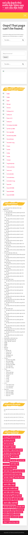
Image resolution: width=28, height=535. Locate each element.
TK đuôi (8, 160)
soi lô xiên (11, 514)
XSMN (8, 97)
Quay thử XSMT (10, 191)
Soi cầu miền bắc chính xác (10, 253)
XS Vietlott (8, 356)
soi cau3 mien (21, 460)
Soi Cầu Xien (8, 499)
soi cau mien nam (10, 467)
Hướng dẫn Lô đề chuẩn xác (11, 338)
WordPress (21, 532)
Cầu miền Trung (10, 142)
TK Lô (5, 369)
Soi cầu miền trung (8, 279)
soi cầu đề (20, 507)
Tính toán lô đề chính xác (10, 339)
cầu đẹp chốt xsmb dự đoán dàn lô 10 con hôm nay (14, 410)
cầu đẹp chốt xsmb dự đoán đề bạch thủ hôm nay (14, 423)
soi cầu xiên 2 (18, 499)
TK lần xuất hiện (11, 167)
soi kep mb (14, 509)
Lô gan (8, 146)
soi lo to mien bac (19, 512)
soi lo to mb (11, 512)
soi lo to (5, 512)
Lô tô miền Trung (11, 181)
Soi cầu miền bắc (8, 211)
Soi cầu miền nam (8, 308)
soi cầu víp (17, 495)
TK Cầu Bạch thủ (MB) (12, 125)
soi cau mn (8, 471)
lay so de (6, 456)
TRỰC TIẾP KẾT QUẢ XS (10, 341)
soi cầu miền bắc (10, 488)
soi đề (21, 516)
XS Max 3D (9, 121)
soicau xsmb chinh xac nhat (12, 474)
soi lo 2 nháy (20, 509)
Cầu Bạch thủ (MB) (10, 364)
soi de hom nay (6, 509)
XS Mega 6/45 (10, 111)
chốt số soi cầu (15, 437)
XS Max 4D (9, 114)
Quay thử (9, 184)
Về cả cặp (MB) (10, 132)
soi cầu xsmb (10, 502)
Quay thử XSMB (10, 188)
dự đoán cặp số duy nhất (11, 453)
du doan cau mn (9, 440)
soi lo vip (5, 514)
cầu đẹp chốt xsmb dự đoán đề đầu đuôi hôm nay (14, 414)
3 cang (6, 437)
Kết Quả (6, 347)
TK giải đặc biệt (10, 163)
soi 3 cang (14, 456)
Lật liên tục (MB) (11, 128)
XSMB (8, 93)
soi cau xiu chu (19, 471)
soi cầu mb (9, 484)
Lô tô (5, 383)
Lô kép (8, 153)
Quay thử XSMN (10, 195)
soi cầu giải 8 (8, 480)
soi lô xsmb (17, 514)
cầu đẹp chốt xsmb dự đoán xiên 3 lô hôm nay (13, 417)
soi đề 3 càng (6, 519)
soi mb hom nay (7, 516)
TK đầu (8, 156)
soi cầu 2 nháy (8, 477)
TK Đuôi (8, 375)
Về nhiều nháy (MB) (11, 135)
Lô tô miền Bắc (10, 174)
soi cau (6, 460)
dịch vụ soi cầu (8, 443)
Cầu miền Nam (10, 139)
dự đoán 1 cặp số (9, 447)
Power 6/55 (9, 118)
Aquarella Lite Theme (8, 532)
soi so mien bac (15, 516)
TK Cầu (6, 358)
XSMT (8, 100)
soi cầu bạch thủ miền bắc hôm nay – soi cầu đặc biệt (13, 5)
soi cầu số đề (8, 495)
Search (5, 57)
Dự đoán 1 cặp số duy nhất (13, 450)
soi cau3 (14, 460)
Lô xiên (8, 149)
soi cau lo (14, 464)
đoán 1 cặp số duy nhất (11, 522)
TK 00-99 (9, 170)
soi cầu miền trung (11, 492)
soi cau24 (6, 464)
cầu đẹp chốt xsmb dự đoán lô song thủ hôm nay (14, 420)
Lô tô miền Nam (10, 177)
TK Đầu (7, 377)
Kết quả (8, 104)
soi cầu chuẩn (19, 477)
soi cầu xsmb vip (9, 507)
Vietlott (9, 107)
